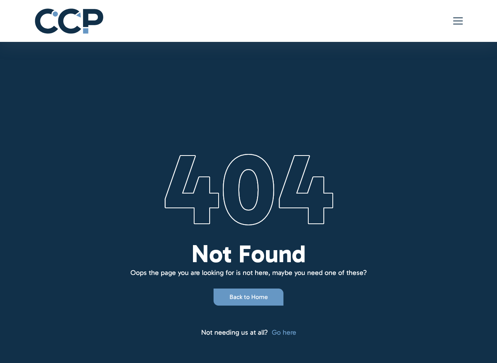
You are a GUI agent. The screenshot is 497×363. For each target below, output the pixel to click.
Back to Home (248, 297)
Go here (284, 332)
